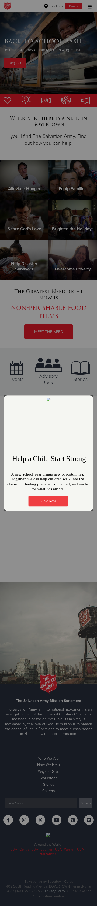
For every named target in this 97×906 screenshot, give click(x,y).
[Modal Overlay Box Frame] (48, 453)
